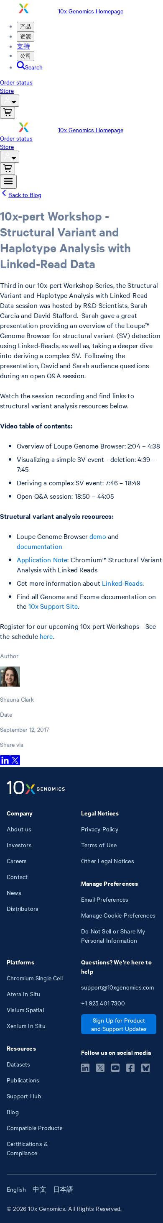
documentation (39, 546)
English (16, 1189)
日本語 (63, 1189)
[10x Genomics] (36, 788)
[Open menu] (8, 182)
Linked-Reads (122, 582)
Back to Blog (24, 194)
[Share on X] (15, 763)
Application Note (42, 559)
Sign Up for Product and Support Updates (119, 1024)
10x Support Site (53, 605)
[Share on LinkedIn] (5, 763)
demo (97, 536)
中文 (39, 1189)
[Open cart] (7, 113)
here (46, 636)
